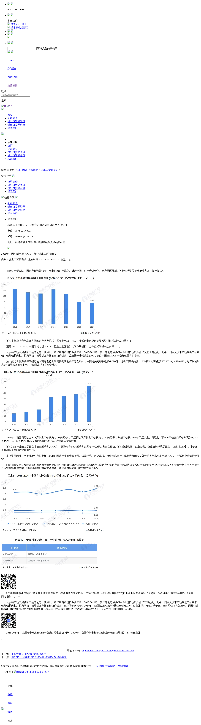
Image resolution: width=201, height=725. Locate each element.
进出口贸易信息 (16, 124)
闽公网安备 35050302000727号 (33, 672)
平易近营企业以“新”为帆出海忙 (28, 654)
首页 (10, 114)
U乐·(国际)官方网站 (27, 170)
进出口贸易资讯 (16, 121)
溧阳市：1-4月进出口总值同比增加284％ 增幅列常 (39, 657)
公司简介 (13, 118)
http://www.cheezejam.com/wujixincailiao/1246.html (108, 650)
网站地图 (123, 666)
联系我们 (13, 128)
